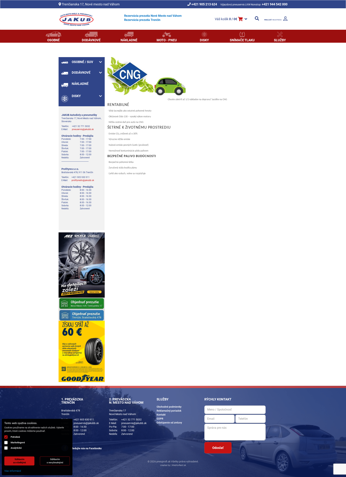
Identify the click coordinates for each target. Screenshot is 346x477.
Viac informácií (12, 470)
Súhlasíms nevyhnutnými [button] (55, 461)
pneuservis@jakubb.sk (83, 129)
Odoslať (217, 448)
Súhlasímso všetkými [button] (19, 461)
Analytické (16, 448)
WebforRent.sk (178, 465)
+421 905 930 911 (84, 419)
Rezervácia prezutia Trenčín (142, 20)
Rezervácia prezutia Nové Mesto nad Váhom (153, 15)
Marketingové (18, 442)
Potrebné (15, 437)
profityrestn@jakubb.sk (83, 180)
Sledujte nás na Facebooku (86, 448)
